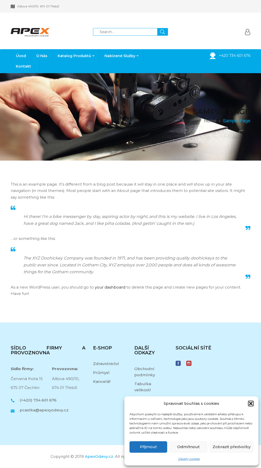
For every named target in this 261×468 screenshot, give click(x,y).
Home (210, 120)
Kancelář (102, 381)
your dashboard (110, 287)
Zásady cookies (189, 459)
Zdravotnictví (106, 363)
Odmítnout (188, 446)
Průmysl (101, 372)
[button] (250, 403)
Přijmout (148, 446)
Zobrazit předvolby (232, 446)
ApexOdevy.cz (99, 456)
